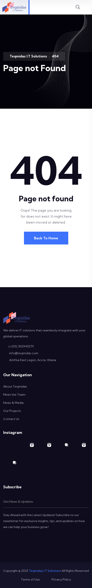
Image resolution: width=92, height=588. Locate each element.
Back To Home (46, 238)
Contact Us (11, 419)
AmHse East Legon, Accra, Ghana (32, 360)
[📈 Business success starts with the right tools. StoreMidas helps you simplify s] (80, 448)
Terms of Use (30, 579)
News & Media (13, 403)
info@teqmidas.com (23, 353)
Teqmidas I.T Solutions (45, 571)
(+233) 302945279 (21, 346)
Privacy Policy (61, 579)
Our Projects (12, 411)
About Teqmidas (15, 386)
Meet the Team (14, 394)
